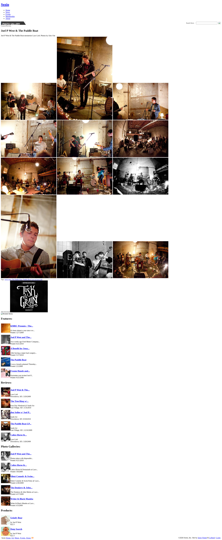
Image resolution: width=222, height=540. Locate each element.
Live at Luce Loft (36, 279)
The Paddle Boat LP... (20, 424)
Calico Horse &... (18, 435)
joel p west (8, 279)
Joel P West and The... (20, 337)
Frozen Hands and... (20, 371)
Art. (12, 538)
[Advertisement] (29, 312)
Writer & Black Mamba (21, 499)
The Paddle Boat (17, 279)
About (8, 19)
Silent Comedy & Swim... (22, 476)
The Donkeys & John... (21, 487)
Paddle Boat (27, 279)
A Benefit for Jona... (19, 348)
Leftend (212, 538)
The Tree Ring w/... (19, 401)
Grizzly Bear (16, 518)
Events (8, 14)
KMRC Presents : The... (21, 326)
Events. (23, 538)
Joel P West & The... (20, 390)
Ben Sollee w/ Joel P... (20, 412)
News (8, 12)
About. (28, 538)
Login (218, 538)
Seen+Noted (202, 538)
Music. (17, 538)
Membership (10, 16)
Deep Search (16, 529)
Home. (8, 538)
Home (8, 10)
